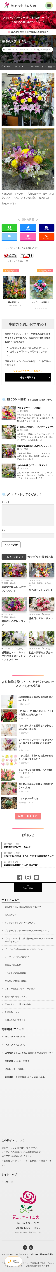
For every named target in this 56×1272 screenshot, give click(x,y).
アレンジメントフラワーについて (20, 922)
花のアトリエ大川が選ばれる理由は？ (29, 32)
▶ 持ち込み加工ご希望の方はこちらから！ (26, 14)
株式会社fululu (35, 1232)
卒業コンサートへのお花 (29, 407)
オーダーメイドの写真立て (17, 957)
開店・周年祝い (43, 49)
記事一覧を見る (28, 816)
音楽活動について (13, 1012)
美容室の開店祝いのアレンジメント (34, 446)
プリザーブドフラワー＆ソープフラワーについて (27, 930)
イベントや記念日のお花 (16, 973)
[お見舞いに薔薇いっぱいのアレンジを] (9, 432)
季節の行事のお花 (13, 965)
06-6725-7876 (18, 1036)
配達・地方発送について (16, 996)
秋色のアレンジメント (41, 589)
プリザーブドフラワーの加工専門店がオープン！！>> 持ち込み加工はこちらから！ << (28, 19)
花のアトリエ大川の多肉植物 (18, 1004)
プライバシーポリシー (16, 1266)
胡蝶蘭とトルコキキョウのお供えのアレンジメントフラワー (14, 656)
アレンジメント (25, 49)
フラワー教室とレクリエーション (20, 988)
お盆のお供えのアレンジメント (32, 465)
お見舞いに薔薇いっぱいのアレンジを (35, 427)
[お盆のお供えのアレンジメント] (9, 471)
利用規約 (32, 1266)
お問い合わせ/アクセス (15, 1020)
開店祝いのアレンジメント (14, 623)
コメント (6, 502)
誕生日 (47, 614)
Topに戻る (28, 888)
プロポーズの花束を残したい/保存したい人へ (25, 949)
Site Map (9, 1181)
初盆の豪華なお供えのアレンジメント (41, 654)
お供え (20, 648)
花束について (11, 915)
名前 (4, 530)
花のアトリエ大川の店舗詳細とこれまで (23, 907)
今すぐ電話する (28, 377)
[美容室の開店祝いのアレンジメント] (9, 451)
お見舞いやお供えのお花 (16, 981)
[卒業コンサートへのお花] (9, 413)
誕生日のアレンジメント (41, 620)
